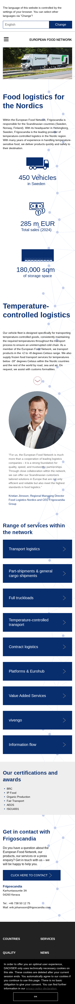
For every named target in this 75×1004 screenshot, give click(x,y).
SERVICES (47, 938)
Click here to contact (29, 875)
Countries (11, 938)
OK (35, 997)
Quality (9, 952)
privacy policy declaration (41, 988)
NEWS (44, 952)
